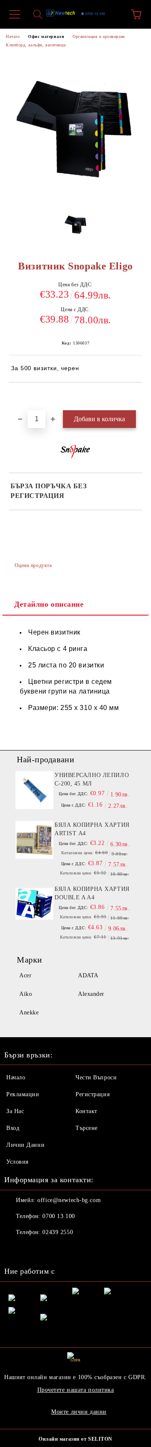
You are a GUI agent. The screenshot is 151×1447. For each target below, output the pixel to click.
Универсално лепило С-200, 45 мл (92, 779)
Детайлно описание (49, 604)
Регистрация (92, 1094)
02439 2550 (57, 1232)
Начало (13, 36)
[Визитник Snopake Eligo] (75, 226)
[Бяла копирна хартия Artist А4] (34, 840)
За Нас (15, 1111)
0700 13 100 (58, 1216)
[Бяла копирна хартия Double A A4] (34, 904)
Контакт (86, 1111)
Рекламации (22, 1094)
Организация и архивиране (99, 36)
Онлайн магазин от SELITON (75, 1439)
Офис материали (46, 36)
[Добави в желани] (136, 397)
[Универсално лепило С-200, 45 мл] (34, 790)
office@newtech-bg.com (69, 1200)
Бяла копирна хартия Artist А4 (92, 829)
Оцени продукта (33, 565)
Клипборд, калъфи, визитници (35, 45)
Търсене (87, 1128)
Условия (17, 1162)
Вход (12, 1128)
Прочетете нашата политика (75, 1390)
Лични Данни (25, 1145)
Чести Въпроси (96, 1077)
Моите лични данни (79, 1412)
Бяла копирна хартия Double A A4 (92, 893)
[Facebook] (15, 1249)
